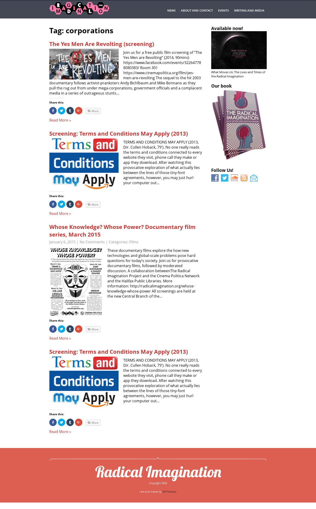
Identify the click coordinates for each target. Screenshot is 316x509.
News (171, 10)
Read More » (60, 120)
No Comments (92, 241)
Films (133, 241)
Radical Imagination (158, 471)
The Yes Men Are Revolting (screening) (101, 44)
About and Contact (197, 10)
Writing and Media (249, 10)
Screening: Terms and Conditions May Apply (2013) (118, 133)
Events (223, 10)
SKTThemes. (169, 491)
